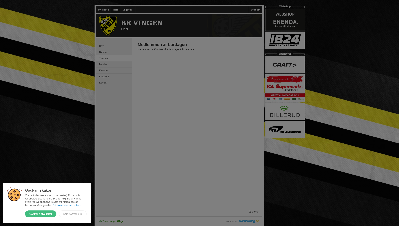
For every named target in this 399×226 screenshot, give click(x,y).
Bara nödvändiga (72, 213)
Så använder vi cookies (67, 205)
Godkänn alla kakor (40, 213)
